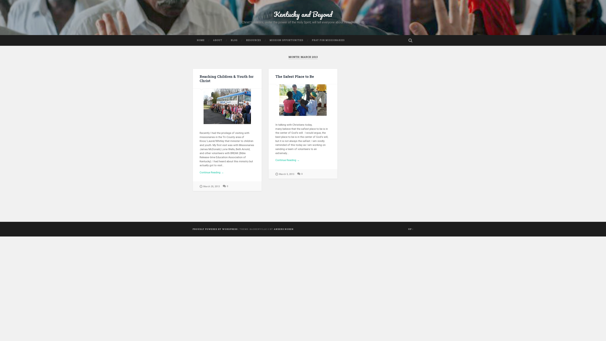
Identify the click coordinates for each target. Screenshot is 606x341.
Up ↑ (410, 229)
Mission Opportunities (286, 40)
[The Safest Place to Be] (303, 100)
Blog (234, 40)
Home (201, 40)
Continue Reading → (212, 172)
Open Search (410, 40)
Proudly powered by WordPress (215, 229)
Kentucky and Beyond (303, 14)
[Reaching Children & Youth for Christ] (227, 106)
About (217, 40)
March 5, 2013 (286, 174)
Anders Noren (284, 229)
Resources (253, 40)
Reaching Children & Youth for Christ (227, 78)
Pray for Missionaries (328, 40)
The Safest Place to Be (294, 76)
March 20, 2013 (211, 186)
